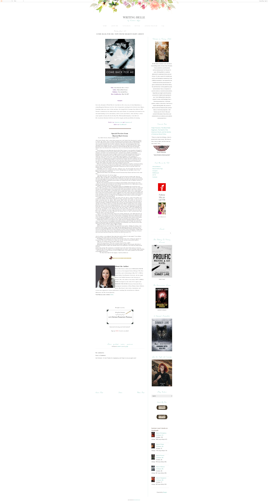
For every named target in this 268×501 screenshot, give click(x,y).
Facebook (154, 177)
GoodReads (122, 124)
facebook (116, 344)
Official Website (156, 166)
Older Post (140, 392)
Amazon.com (118, 122)
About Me (115, 25)
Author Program (151, 25)
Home (105, 25)
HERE (111, 294)
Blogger (165, 492)
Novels (138, 25)
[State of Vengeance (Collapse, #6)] (153, 480)
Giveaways (127, 25)
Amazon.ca (128, 122)
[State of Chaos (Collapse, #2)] (153, 446)
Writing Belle (134, 17)
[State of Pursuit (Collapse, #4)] (153, 457)
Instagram (155, 170)
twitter (123, 344)
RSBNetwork (155, 173)
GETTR (154, 175)
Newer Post (99, 392)
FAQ (163, 25)
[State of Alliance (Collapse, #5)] (153, 469)
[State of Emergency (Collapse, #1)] (153, 435)
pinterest (130, 344)
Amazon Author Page (157, 168)
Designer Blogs (137, 499)
